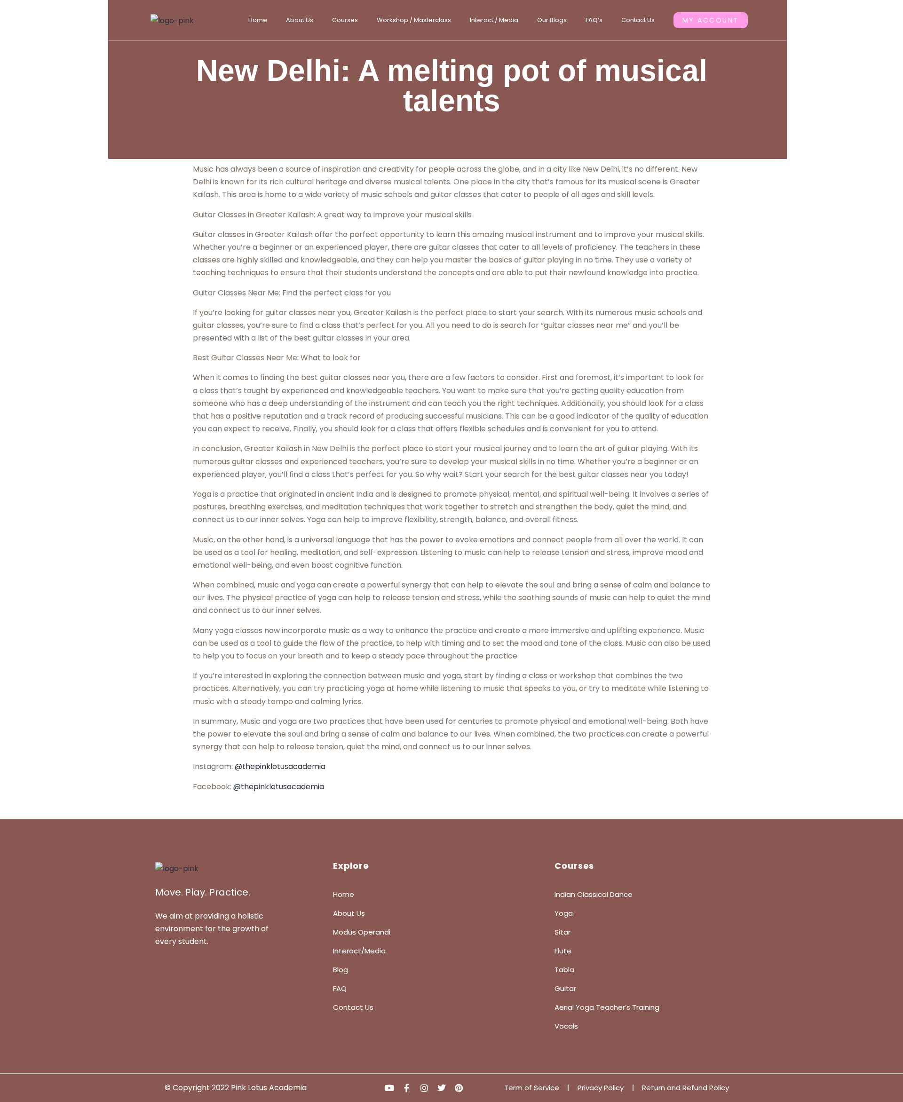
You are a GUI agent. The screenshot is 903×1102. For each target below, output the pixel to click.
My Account (710, 20)
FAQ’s (594, 20)
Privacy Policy (601, 1088)
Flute (562, 951)
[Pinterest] (459, 1087)
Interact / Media (494, 20)
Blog (340, 970)
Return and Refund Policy (685, 1088)
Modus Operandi (361, 932)
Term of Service (531, 1088)
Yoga (563, 913)
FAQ (340, 988)
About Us (299, 20)
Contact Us (638, 20)
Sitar (562, 932)
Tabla (564, 970)
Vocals (566, 1026)
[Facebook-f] (406, 1087)
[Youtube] (389, 1087)
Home (257, 20)
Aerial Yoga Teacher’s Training (606, 1007)
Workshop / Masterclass (414, 20)
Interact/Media (359, 951)
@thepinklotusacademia (280, 766)
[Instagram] (424, 1087)
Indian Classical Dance (593, 894)
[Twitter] (441, 1087)
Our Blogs (552, 20)
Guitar (565, 988)
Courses (345, 20)
